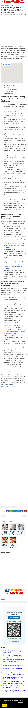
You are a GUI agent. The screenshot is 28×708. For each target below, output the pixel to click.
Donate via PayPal (14, 617)
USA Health (14, 506)
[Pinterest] (25, 511)
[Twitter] (11, 511)
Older (24, 516)
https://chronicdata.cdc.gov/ (15, 371)
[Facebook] (7, 511)
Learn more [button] (20, 702)
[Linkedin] (21, 511)
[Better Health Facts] (14, 1)
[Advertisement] (14, 31)
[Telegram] (14, 511)
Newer (4, 516)
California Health (6, 506)
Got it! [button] (4, 705)
